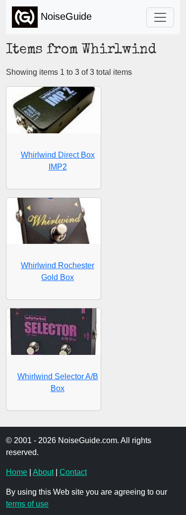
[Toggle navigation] (160, 17)
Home (16, 472)
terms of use (27, 504)
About (43, 472)
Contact (73, 472)
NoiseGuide (65, 16)
